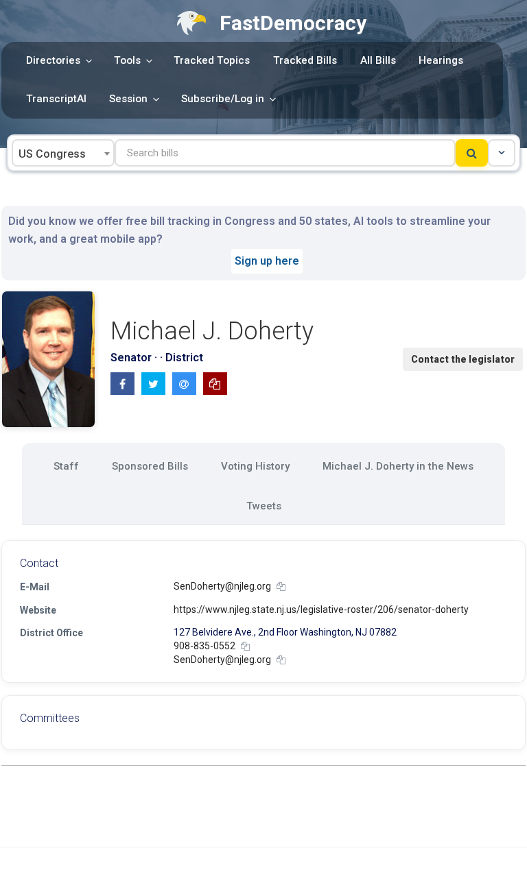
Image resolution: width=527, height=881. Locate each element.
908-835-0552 (204, 645)
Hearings (441, 60)
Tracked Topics (212, 60)
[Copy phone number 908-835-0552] (245, 646)
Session (128, 99)
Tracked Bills (305, 60)
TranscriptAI (56, 99)
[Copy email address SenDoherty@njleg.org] (281, 586)
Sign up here (267, 260)
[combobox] (63, 153)
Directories (53, 60)
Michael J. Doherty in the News (398, 466)
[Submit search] (472, 153)
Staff (66, 466)
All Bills (378, 60)
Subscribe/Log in (222, 99)
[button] (501, 153)
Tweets (263, 506)
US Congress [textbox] (52, 153)
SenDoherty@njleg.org (222, 586)
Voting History (255, 466)
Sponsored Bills (150, 466)
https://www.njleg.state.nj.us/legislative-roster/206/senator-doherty (321, 609)
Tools (127, 60)
